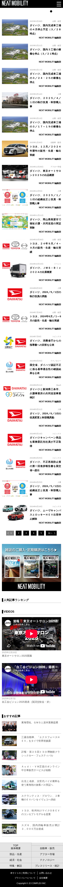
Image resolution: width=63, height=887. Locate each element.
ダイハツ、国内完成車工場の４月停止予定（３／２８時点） (45, 29)
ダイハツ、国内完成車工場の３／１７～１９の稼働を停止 (45, 126)
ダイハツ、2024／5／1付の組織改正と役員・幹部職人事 (45, 490)
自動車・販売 (56, 142)
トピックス (56, 336)
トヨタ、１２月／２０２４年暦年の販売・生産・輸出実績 (45, 150)
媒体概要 (16, 848)
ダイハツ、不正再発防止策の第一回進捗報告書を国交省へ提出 (45, 466)
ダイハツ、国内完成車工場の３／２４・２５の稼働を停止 (45, 77)
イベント (57, 264)
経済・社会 (16, 860)
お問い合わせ (45, 873)
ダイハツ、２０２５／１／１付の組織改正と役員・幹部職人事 (45, 199)
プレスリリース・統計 (47, 865)
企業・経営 (56, 21)
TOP (15, 845)
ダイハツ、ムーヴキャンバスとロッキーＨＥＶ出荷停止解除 (45, 514)
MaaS (58, 215)
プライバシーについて (25, 878)
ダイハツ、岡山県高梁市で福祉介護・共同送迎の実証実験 (45, 223)
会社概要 (43, 878)
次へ (50, 533)
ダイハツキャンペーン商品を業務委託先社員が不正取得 (45, 441)
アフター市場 (56, 167)
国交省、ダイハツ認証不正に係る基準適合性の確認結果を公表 (45, 369)
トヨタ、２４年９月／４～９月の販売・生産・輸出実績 (45, 247)
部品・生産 (16, 854)
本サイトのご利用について (23, 873)
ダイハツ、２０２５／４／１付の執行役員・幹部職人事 (45, 102)
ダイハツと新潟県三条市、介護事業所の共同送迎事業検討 (45, 393)
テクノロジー (56, 361)
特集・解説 (16, 865)
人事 (59, 94)
